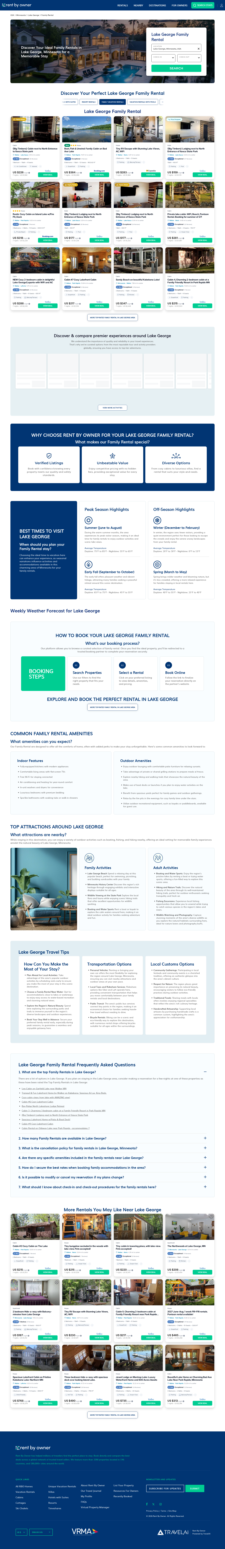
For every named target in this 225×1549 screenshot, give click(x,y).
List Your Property (124, 1485)
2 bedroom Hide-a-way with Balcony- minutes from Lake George (32, 1313)
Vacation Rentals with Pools (143, 102)
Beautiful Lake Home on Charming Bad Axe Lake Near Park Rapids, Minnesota (189, 1378)
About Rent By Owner (93, 1485)
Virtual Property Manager (95, 1507)
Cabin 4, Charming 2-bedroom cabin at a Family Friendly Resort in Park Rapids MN (188, 281)
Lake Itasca (24, 155)
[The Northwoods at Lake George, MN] (189, 1227)
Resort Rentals (88, 102)
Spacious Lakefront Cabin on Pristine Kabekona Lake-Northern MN (32, 1378)
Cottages (21, 1502)
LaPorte (23, 286)
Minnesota (121, 283)
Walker (17, 155)
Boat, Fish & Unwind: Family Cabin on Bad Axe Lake (85, 150)
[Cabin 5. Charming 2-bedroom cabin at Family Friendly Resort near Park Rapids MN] (138, 1292)
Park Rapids (76, 155)
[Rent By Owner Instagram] (160, 1504)
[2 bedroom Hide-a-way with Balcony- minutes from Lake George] (35, 1292)
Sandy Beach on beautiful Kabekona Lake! (138, 279)
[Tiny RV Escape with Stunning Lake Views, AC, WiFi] (138, 129)
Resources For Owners (126, 1490)
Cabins (19, 1497)
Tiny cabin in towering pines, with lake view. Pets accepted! (138, 1247)
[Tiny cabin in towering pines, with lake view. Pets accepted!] (138, 1227)
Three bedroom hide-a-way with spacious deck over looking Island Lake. (86, 1378)
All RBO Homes (24, 1486)
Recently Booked (123, 1496)
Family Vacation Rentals (112, 102)
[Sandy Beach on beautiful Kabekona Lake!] (138, 260)
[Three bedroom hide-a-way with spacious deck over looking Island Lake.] (86, 1358)
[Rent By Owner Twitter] (153, 1504)
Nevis (126, 155)
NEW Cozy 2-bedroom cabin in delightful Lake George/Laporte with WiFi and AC (33, 281)
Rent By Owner (159, 1516)
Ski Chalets (22, 1508)
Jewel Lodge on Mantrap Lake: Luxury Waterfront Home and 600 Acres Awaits (136, 1378)
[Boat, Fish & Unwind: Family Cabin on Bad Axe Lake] (86, 129)
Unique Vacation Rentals (62, 1486)
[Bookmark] (57, 119)
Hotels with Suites (67, 102)
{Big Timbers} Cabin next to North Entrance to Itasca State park (35, 150)
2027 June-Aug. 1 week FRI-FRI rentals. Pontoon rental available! (187, 1313)
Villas (51, 1492)
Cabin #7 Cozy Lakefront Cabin (80, 279)
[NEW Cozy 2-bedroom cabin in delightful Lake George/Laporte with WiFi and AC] (35, 260)
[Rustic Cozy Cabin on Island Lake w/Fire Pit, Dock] (35, 195)
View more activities (112, 408)
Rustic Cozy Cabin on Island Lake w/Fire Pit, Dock (33, 215)
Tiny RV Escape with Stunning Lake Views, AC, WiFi (138, 150)
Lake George (182, 1250)
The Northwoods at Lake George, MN (186, 1246)
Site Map (172, 1510)
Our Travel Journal (91, 1490)
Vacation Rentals (25, 1492)
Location (157, 46)
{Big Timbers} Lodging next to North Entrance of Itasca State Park (186, 150)
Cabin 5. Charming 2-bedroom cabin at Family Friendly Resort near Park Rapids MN (136, 1313)
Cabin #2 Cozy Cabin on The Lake (30, 1246)
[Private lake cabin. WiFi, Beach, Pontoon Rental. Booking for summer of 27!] (189, 195)
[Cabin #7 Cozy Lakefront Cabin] (86, 260)
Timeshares (54, 1508)
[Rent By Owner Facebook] (147, 1504)
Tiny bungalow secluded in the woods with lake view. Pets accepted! (86, 1247)
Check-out (184, 57)
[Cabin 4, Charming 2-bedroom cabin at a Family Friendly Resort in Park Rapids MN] (189, 260)
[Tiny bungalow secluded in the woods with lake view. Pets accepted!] (86, 1227)
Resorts (52, 1502)
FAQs (84, 1501)
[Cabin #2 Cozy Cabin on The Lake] (35, 1227)
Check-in (157, 57)
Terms (163, 1510)
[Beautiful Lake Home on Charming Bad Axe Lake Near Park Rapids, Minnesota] (189, 1358)
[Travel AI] (172, 1532)
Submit (195, 1488)
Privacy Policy (152, 1510)
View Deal (47, 175)
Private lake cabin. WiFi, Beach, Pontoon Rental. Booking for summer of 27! (188, 215)
